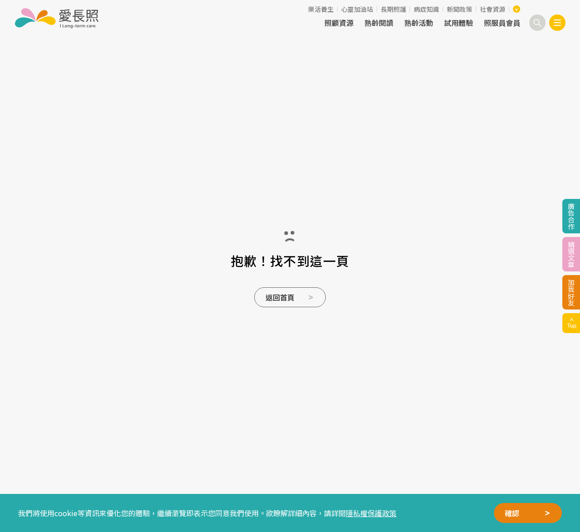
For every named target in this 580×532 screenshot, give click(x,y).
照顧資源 (338, 22)
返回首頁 (280, 297)
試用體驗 (458, 22)
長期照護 (393, 9)
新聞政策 (459, 9)
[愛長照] (56, 18)
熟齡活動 (418, 22)
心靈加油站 (357, 9)
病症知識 (426, 9)
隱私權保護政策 (371, 513)
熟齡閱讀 (378, 22)
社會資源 (492, 9)
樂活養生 (321, 9)
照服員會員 (502, 22)
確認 (512, 513)
